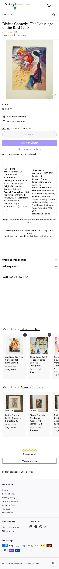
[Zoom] (54, 94)
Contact (6, 509)
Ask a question (10, 266)
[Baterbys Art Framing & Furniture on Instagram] (31, 526)
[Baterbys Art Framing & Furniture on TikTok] (45, 526)
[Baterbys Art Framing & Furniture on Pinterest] (40, 526)
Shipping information (14, 259)
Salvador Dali (8, 35)
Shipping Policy (9, 505)
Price (5, 104)
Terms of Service (10, 501)
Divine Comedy (31, 387)
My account (7, 512)
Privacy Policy (8, 497)
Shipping (6, 128)
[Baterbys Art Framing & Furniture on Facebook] (35, 526)
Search (5, 490)
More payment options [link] (29, 149)
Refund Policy (8, 494)
